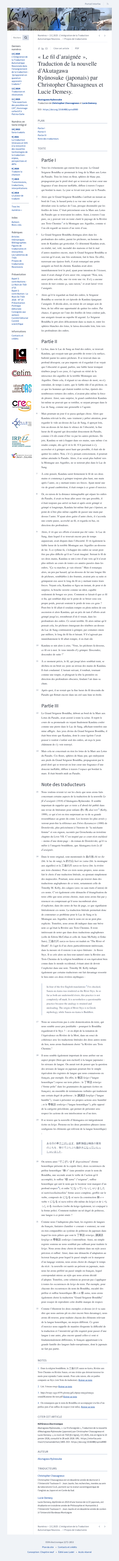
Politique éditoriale (16, 307)
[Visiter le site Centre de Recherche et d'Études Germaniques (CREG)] (20, 406)
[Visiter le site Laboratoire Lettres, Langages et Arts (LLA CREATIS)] (20, 356)
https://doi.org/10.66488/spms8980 (60, 109)
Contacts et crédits (17, 337)
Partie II (42, 131)
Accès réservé (85, 1552)
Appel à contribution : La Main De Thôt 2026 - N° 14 (20, 295)
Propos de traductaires (18, 262)
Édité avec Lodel (66, 1552)
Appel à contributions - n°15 (19, 283)
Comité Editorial (20, 317)
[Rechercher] (25, 37)
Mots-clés (16, 224)
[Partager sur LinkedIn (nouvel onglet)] (43, 48)
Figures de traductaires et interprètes (19, 248)
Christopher (65, 103)
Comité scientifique (17, 322)
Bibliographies (19, 242)
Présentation (18, 302)
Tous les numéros (16, 208)
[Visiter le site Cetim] (20, 373)
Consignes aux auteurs (19, 313)
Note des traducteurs (48, 138)
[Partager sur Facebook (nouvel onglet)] (39, 48)
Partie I (41, 128)
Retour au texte (85, 1379)
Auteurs (15, 221)
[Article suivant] (104, 35)
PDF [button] (77, 48)
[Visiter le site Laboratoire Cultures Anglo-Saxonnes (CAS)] (20, 388)
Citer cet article (61, 48)
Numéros (42, 35)
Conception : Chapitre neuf (40, 1552)
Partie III (42, 135)
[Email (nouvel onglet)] (46, 48)
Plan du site (48, 1547)
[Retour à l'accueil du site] (59, 19)
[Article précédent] (99, 35)
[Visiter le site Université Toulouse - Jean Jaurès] (20, 455)
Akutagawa (50, 99)
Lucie (89, 103)
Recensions (17, 266)
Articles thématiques (18, 238)
